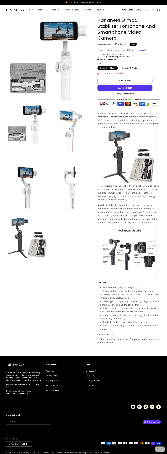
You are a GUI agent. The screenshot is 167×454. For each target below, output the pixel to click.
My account (91, 371)
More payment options (125, 94)
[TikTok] (152, 406)
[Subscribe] (48, 422)
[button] (56, 10)
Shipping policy (52, 380)
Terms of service (53, 390)
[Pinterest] (158, 406)
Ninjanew (16, 453)
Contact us (91, 385)
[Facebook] (133, 406)
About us (50, 371)
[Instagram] (139, 406)
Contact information (102, 453)
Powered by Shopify (27, 453)
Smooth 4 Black (107, 68)
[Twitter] (145, 406)
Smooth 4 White (129, 68)
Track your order (93, 380)
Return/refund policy (55, 385)
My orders (90, 376)
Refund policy (56, 453)
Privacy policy (52, 376)
